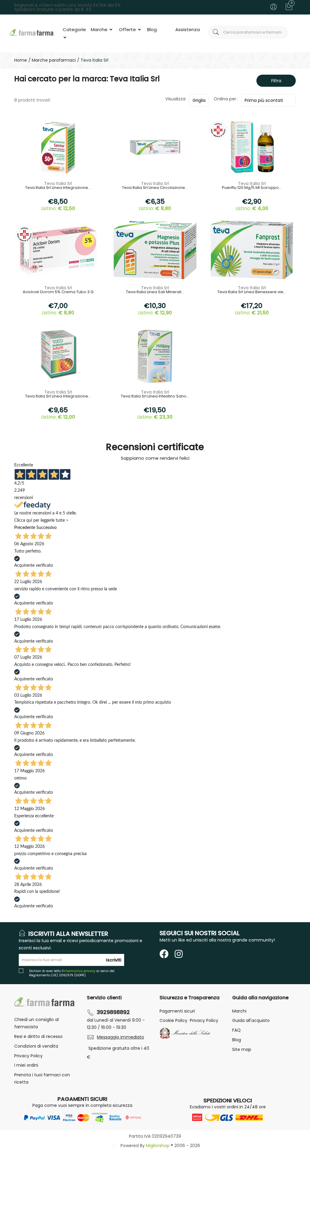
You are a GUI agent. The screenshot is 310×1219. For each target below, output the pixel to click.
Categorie (74, 29)
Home (20, 60)
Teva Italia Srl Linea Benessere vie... (251, 292)
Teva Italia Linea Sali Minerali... (155, 292)
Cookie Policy (173, 1020)
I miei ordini (26, 1065)
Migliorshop (158, 1146)
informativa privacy (79, 971)
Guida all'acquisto (251, 1020)
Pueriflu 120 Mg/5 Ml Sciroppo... (252, 188)
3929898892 (113, 1012)
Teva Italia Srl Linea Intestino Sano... (155, 396)
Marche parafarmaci (53, 60)
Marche (100, 29)
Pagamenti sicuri (177, 1011)
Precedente (24, 528)
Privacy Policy (28, 1056)
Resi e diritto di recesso (38, 1036)
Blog (152, 29)
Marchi (239, 1011)
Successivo (46, 528)
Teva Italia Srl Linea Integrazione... (58, 188)
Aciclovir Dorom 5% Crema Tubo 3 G (58, 292)
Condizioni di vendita (36, 1046)
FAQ (236, 1030)
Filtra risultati (274, 82)
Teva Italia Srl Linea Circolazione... (155, 188)
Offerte (128, 29)
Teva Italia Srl (58, 183)
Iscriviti (113, 960)
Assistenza (187, 29)
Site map (241, 1049)
